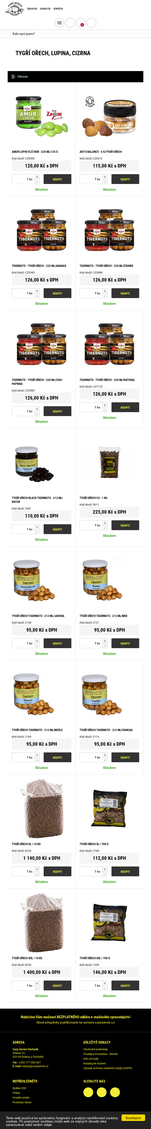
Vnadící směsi (21, 1097)
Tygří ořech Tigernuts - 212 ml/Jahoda (38, 616)
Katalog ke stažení (94, 1063)
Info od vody (91, 1058)
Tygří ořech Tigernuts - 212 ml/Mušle (37, 730)
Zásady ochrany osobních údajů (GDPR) (107, 1068)
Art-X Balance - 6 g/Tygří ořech (101, 152)
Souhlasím (133, 1117)
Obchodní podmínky (95, 1049)
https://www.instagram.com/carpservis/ (102, 1092)
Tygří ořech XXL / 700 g (95, 958)
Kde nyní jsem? (24, 34)
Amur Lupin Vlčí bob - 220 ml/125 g (35, 152)
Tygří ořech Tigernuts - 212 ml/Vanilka (106, 730)
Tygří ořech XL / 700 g (94, 844)
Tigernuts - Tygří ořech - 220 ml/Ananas (39, 266)
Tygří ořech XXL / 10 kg (27, 958)
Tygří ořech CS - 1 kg (93, 498)
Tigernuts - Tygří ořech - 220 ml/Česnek (106, 266)
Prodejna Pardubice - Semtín (100, 1054)
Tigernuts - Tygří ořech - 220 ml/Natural (107, 380)
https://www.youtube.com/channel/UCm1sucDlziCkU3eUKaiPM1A (115, 1092)
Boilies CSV (19, 1088)
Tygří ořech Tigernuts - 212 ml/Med (103, 616)
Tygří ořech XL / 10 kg (26, 844)
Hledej (91, 23)
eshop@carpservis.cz (35, 1066)
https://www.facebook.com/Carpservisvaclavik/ (88, 1092)
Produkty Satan (22, 1102)
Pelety (16, 1092)
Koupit (57, 179)
